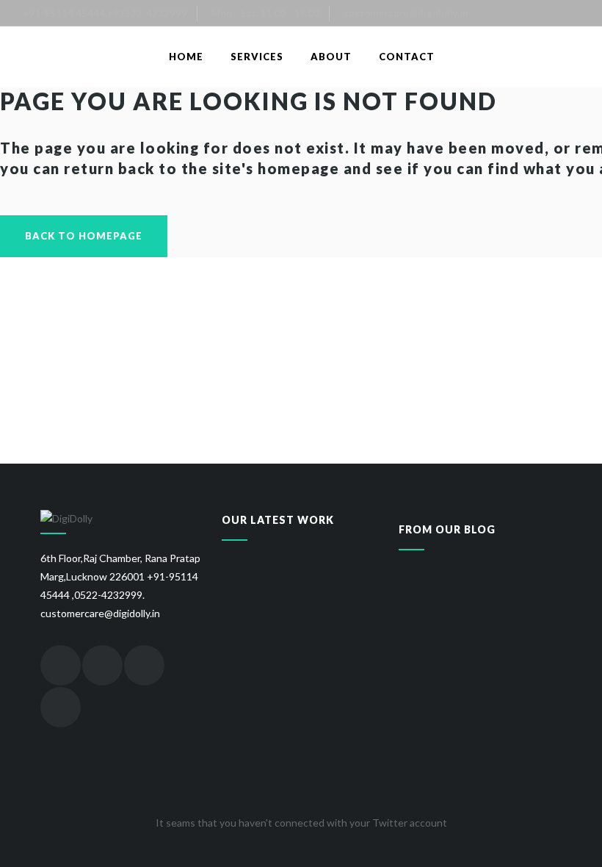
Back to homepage (83, 236)
